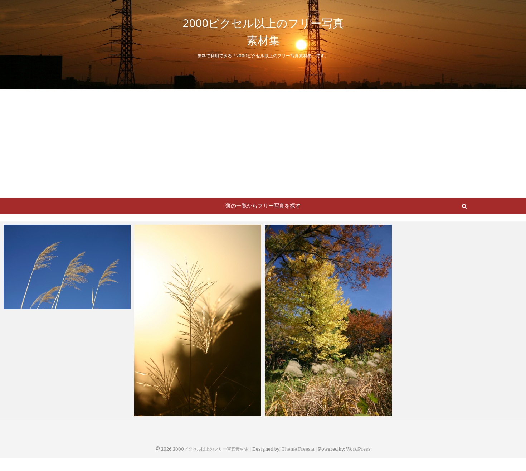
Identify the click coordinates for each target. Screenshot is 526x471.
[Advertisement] (263, 143)
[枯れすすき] (67, 267)
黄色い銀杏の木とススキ (301, 412)
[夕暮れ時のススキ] (197, 320)
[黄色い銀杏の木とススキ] (328, 320)
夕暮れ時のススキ (162, 412)
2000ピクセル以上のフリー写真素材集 (263, 31)
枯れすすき (24, 305)
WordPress (358, 449)
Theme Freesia (298, 449)
